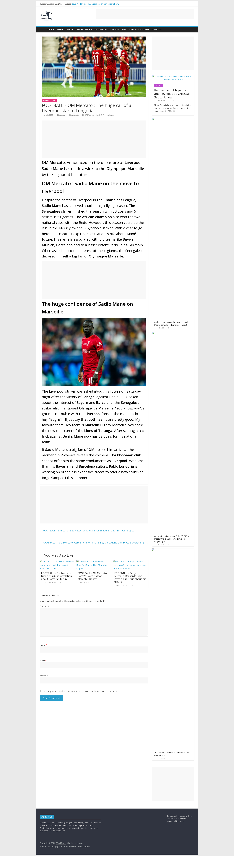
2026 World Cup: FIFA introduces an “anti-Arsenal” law (95, 4)
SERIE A (70, 29)
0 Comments (73, 115)
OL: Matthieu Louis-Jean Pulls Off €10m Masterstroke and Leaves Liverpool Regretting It (171, 539)
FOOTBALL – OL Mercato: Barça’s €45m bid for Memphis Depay (92, 576)
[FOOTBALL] (42, 29)
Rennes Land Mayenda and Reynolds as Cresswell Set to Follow (172, 93)
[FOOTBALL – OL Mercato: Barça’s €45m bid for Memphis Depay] (94, 561)
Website (44, 675)
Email (43, 660)
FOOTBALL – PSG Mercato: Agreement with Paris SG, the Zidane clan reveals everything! (95, 542)
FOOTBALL (86, 115)
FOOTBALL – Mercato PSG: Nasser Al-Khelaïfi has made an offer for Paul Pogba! (87, 530)
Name (43, 645)
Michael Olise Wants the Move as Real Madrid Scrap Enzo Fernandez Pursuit (171, 323)
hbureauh (61, 115)
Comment (45, 606)
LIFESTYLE (157, 29)
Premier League (84, 29)
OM (100, 115)
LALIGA (60, 29)
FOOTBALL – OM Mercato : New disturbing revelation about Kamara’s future (56, 576)
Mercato (95, 115)
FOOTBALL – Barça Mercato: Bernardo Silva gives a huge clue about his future (130, 577)
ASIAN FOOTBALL (118, 29)
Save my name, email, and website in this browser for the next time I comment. (80, 691)
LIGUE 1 (50, 29)
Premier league (109, 115)
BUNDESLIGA (101, 29)
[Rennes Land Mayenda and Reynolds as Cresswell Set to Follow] (173, 76)
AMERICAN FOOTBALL (139, 29)
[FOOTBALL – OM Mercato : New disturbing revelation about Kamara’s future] (57, 561)
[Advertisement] (145, 14)
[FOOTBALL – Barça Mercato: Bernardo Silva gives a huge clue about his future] (130, 561)
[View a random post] (191, 29)
